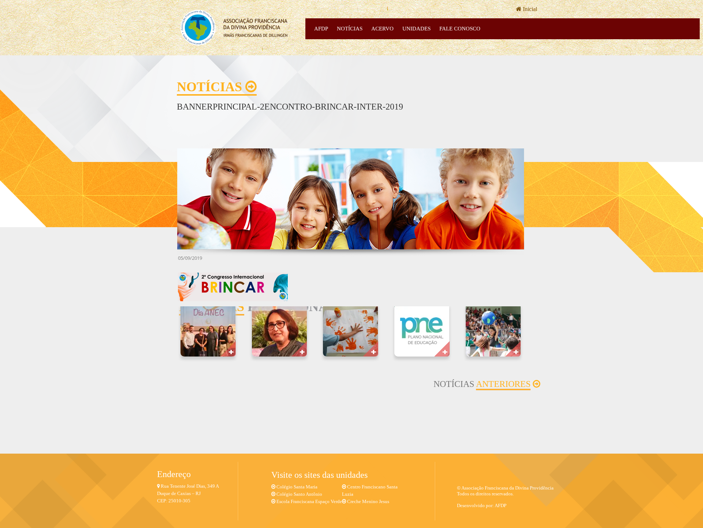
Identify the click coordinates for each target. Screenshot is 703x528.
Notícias (349, 29)
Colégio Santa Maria (296, 487)
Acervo (382, 29)
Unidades (416, 29)
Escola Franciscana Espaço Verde (309, 501)
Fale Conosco (459, 29)
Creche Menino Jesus (368, 501)
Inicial (529, 9)
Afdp (321, 29)
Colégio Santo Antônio (299, 494)
